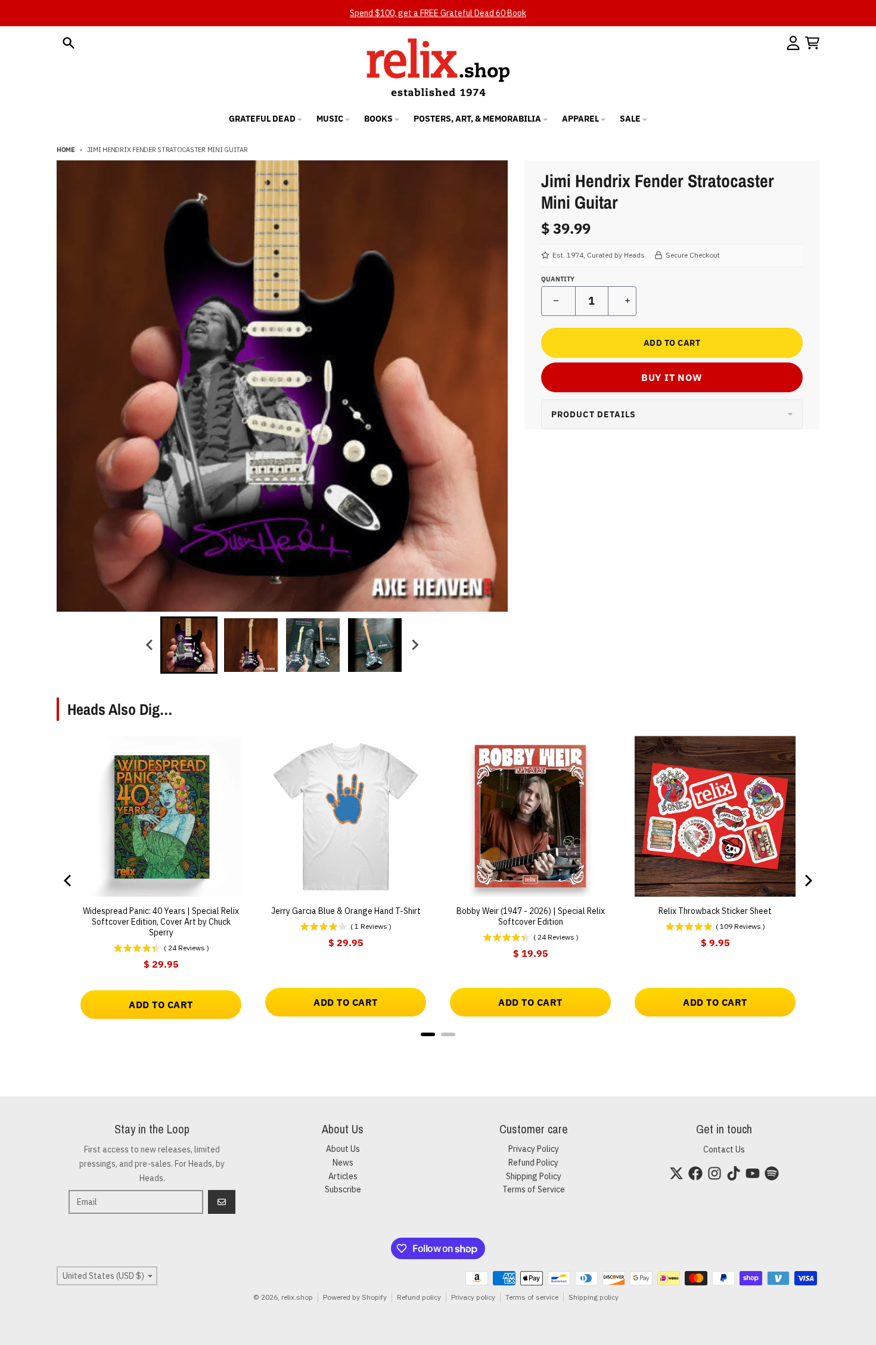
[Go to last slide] (149, 645)
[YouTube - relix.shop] (752, 1173)
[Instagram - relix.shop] (714, 1173)
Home (66, 149)
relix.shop (297, 1297)
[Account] (793, 43)
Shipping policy (594, 1297)
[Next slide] (414, 645)
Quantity (557, 279)
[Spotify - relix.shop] (772, 1173)
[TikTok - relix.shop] (733, 1173)
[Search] (68, 43)
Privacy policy (473, 1297)
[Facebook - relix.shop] (695, 1173)
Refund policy (419, 1297)
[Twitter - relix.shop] (676, 1173)
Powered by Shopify (355, 1297)
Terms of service (531, 1297)
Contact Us (724, 1149)
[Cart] (812, 43)
